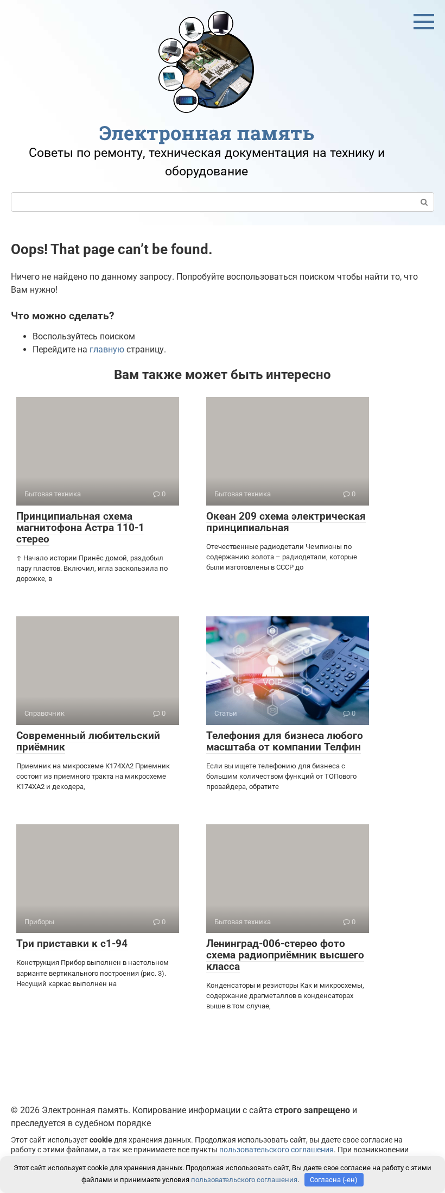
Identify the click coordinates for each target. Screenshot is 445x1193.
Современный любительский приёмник (88, 741)
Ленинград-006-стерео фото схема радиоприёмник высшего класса (285, 955)
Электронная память (206, 132)
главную (107, 349)
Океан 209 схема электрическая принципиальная (286, 522)
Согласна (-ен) (334, 1180)
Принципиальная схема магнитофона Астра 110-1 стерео (80, 527)
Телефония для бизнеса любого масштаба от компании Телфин (284, 741)
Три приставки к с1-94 (72, 943)
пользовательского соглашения (276, 1149)
